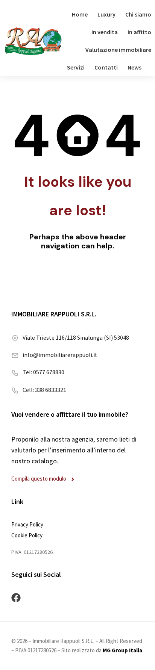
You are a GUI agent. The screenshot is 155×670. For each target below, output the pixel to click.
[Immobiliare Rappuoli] (33, 41)
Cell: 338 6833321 (44, 389)
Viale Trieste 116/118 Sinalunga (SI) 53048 (76, 337)
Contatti (106, 67)
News (134, 67)
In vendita (104, 32)
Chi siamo (138, 14)
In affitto (139, 32)
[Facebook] (16, 597)
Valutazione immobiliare (118, 49)
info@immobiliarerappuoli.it (60, 354)
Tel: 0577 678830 (43, 372)
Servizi (76, 67)
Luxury (106, 14)
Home (80, 14)
